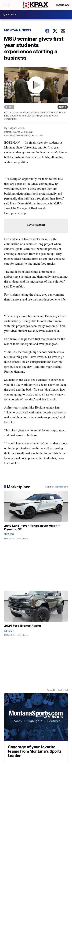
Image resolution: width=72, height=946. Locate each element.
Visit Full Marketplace (56, 487)
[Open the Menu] (6, 5)
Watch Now (62, 5)
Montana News (17, 30)
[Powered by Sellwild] (63, 690)
